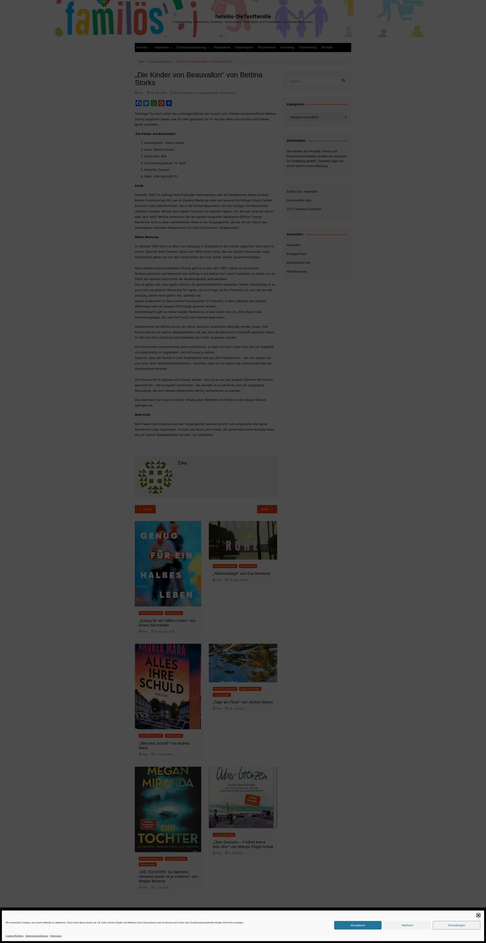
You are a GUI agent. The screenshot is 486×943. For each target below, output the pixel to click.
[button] (478, 915)
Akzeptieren (357, 925)
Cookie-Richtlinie (15, 936)
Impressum (56, 936)
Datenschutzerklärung (36, 936)
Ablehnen (407, 925)
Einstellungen (456, 925)
